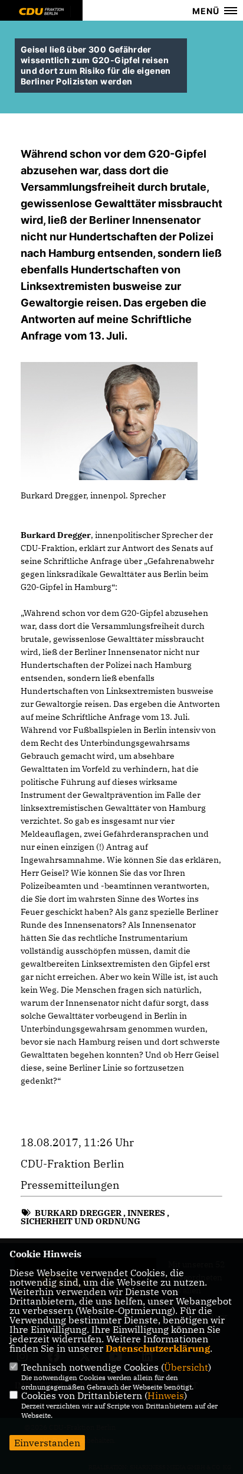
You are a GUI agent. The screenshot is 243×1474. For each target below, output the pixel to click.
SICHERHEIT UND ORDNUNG (80, 1221)
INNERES (146, 1213)
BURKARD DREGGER (78, 1213)
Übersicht (186, 1367)
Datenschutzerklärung (158, 1348)
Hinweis (165, 1395)
